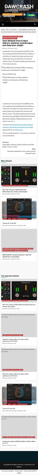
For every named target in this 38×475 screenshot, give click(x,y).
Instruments (9, 335)
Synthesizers (24, 250)
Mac (16, 185)
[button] (3, 24)
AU (3, 335)
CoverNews (27, 464)
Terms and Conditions (8, 471)
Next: (21, 151)
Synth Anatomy (7, 259)
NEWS (21, 36)
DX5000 (4, 248)
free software (6, 185)
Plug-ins (14, 219)
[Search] (35, 24)
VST (22, 335)
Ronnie (5, 48)
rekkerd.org (19, 130)
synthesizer (16, 335)
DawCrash (19, 6)
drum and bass (6, 36)
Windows (25, 185)
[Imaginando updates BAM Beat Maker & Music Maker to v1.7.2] (19, 427)
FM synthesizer (23, 248)
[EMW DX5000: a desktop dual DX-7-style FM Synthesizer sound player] (19, 241)
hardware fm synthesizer (9, 250)
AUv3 (12, 437)
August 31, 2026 (16, 194)
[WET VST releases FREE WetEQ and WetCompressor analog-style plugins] (19, 176)
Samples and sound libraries (10, 38)
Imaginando (18, 437)
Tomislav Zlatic (7, 193)
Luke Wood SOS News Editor (10, 225)
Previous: (18, 145)
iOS (30, 437)
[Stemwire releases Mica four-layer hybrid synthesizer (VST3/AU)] (19, 325)
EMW (9, 248)
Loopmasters (15, 36)
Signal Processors (22, 219)
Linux (12, 185)
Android (5, 437)
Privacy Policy (19, 471)
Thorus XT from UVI (9, 223)
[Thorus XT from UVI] (19, 209)
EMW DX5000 (15, 248)
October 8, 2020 (13, 48)
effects (5, 219)
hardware (30, 248)
